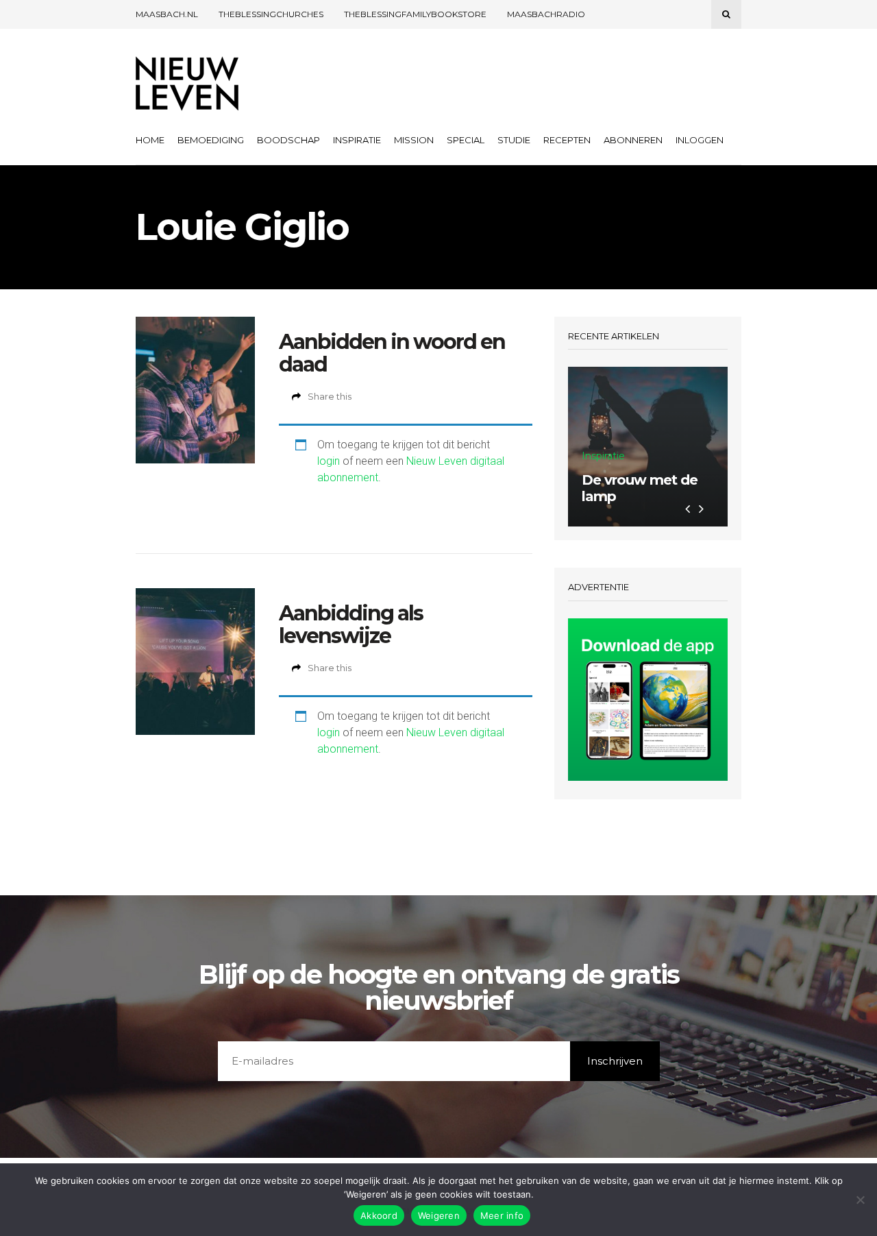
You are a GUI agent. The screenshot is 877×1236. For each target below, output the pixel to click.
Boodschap (288, 139)
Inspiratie (357, 139)
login (328, 461)
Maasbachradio (546, 14)
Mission (414, 139)
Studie (513, 139)
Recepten (567, 139)
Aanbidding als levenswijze (351, 624)
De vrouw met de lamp (639, 488)
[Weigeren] (860, 1200)
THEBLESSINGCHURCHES (271, 14)
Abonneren (633, 139)
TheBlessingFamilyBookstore (415, 14)
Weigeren (439, 1215)
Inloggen (700, 139)
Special (465, 139)
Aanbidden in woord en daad (392, 353)
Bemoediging (210, 139)
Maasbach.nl (167, 14)
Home (150, 139)
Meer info (501, 1215)
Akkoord (378, 1215)
